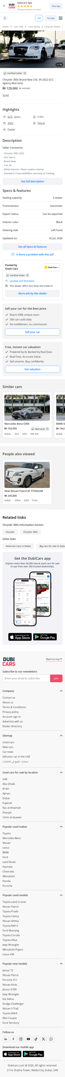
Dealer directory (12, 726)
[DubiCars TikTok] (36, 1039)
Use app (50, 18)
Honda (7, 881)
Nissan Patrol (10, 906)
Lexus (6, 847)
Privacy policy (11, 712)
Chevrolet (8, 871)
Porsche (7, 886)
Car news (8, 752)
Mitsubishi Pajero (13, 949)
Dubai (6, 798)
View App (56, 6)
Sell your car (32, 332)
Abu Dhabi (9, 784)
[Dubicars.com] (9, 661)
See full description (32, 181)
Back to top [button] (53, 659)
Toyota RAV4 (10, 1013)
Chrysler (10, 531)
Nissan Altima (11, 921)
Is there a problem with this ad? (35, 254)
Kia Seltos (8, 999)
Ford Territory (11, 1023)
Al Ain (6, 788)
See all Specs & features (32, 246)
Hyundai (7, 866)
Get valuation (32, 369)
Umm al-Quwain (12, 817)
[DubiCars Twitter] (43, 1039)
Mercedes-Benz (12, 838)
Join (56, 678)
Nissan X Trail (10, 1008)
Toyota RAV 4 (10, 925)
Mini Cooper (10, 1018)
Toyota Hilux (10, 940)
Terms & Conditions (14, 707)
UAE (5, 779)
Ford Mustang (11, 930)
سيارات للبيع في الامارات (15, 762)
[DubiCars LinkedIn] (5, 1039)
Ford (5, 857)
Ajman (6, 793)
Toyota (7, 833)
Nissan (7, 843)
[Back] (5, 18)
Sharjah (7, 812)
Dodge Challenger (13, 1003)
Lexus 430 (8, 954)
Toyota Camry (11, 916)
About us (8, 702)
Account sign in (12, 716)
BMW (6, 852)
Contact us (9, 697)
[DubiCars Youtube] (28, 1039)
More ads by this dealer (32, 293)
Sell (39, 18)
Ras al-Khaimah (12, 807)
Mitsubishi (9, 876)
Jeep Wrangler (11, 945)
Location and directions (22, 280)
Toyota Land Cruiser (14, 902)
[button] (4, 6)
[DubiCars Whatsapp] (51, 1039)
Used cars (8, 742)
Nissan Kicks (10, 984)
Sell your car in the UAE (16, 756)
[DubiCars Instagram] (20, 1039)
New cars (8, 747)
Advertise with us (13, 721)
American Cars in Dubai (18, 546)
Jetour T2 (8, 970)
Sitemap (7, 735)
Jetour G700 (10, 989)
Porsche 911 (10, 980)
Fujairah (7, 803)
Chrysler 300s (30, 531)
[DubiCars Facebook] (13, 1039)
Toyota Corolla (11, 935)
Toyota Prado (10, 911)
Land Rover (9, 862)
